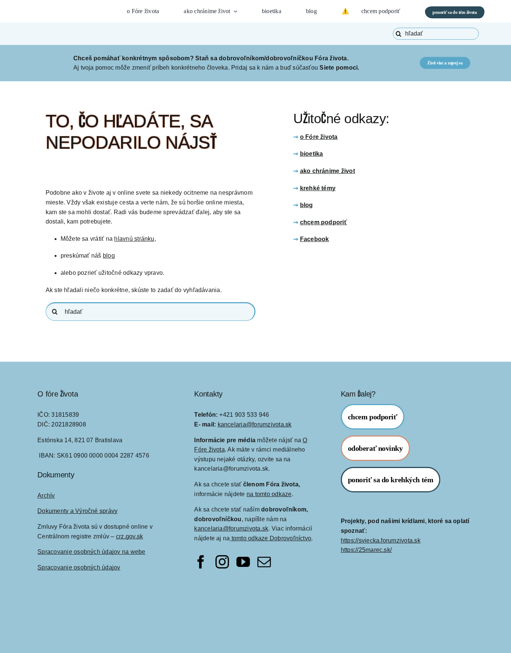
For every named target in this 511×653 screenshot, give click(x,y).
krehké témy (318, 188)
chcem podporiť (323, 222)
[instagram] (222, 562)
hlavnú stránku (134, 239)
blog (109, 255)
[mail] (264, 562)
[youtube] (243, 562)
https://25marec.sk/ (366, 550)
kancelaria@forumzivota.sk (255, 424)
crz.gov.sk (129, 536)
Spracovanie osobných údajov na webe (91, 552)
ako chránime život (327, 171)
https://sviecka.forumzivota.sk (380, 540)
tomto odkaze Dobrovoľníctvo (271, 538)
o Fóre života (319, 137)
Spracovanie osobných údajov (78, 567)
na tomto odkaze (269, 494)
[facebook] (201, 562)
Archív (46, 495)
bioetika (311, 154)
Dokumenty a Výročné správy (77, 511)
